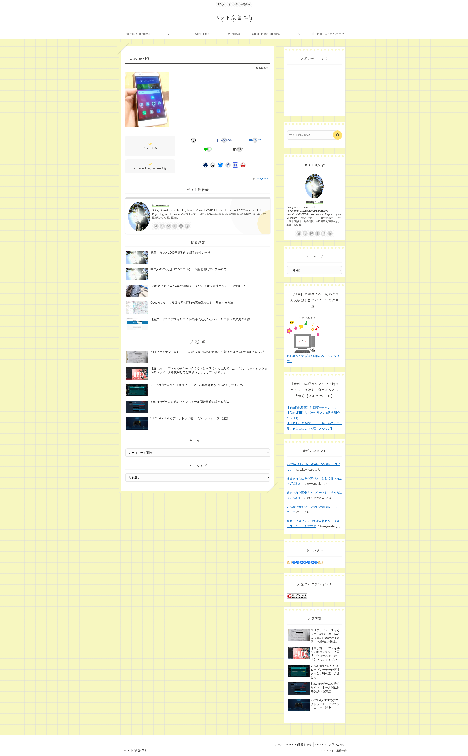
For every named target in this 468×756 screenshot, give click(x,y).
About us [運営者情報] (299, 744)
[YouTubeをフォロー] (243, 165)
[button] (239, 149)
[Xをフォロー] (213, 165)
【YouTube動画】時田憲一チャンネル (311, 407)
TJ (301, 512)
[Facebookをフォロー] (228, 165)
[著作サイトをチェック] (205, 165)
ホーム (278, 744)
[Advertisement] (314, 90)
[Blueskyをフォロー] (220, 165)
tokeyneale (160, 205)
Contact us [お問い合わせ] (330, 744)
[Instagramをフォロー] (235, 165)
